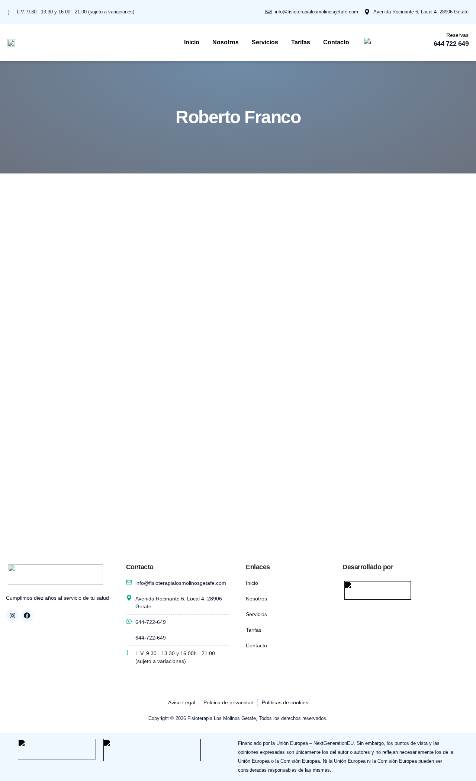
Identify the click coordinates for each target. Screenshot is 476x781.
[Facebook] (26, 615)
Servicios (265, 42)
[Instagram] (12, 615)
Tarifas (300, 42)
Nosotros (225, 42)
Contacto (336, 42)
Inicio (191, 42)
